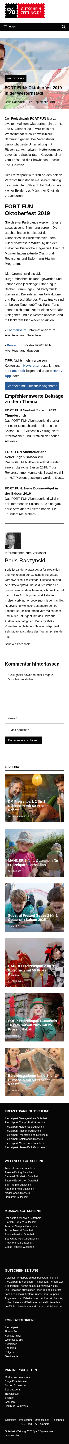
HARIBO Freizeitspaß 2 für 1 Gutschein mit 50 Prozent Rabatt (31, 970)
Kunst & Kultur (13, 1335)
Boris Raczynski (15, 102)
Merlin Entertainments (17, 1377)
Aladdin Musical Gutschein (20, 1234)
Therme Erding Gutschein (19, 1172)
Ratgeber (10, 1352)
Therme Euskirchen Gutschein (22, 1180)
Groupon (10, 1402)
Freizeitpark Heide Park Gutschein (24, 1126)
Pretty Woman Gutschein (19, 1242)
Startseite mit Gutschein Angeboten (32, 386)
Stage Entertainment (16, 1381)
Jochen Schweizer (15, 1385)
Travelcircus (12, 1393)
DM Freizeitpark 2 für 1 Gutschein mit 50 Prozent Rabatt (29, 805)
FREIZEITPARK (16, 78)
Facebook (17, 371)
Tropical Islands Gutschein (20, 1168)
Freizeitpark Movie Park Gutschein (24, 1143)
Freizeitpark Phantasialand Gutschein (26, 1135)
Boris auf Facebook (17, 644)
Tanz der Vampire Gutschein (21, 1226)
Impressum (25, 1420)
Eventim (9, 1397)
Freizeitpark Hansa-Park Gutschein (25, 1147)
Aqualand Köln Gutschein (19, 1188)
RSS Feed (26, 1424)
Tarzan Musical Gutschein (19, 1230)
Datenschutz (42, 1420)
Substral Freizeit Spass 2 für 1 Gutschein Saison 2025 (33, 917)
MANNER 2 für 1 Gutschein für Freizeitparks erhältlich (33, 863)
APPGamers (42, 1424)
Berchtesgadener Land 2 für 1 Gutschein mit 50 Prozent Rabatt (32, 1080)
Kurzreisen (11, 1344)
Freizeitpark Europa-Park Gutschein (25, 1122)
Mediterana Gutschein (17, 1193)
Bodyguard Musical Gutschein (22, 1238)
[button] (63, 27)
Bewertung (15, 345)
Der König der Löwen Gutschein (23, 1218)
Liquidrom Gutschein (16, 1197)
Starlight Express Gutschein (20, 1222)
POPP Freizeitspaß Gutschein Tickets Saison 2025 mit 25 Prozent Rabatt (32, 1025)
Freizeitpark (11, 1327)
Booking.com (12, 1389)
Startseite (10, 1420)
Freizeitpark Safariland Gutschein (24, 1139)
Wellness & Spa (14, 1339)
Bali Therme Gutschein (18, 1184)
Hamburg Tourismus (16, 1406)
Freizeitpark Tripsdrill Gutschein (23, 1130)
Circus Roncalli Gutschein (19, 1246)
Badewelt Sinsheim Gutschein (22, 1176)
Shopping (10, 1348)
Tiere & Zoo (11, 1331)
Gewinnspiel (12, 1356)
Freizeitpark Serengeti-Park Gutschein (26, 1118)
